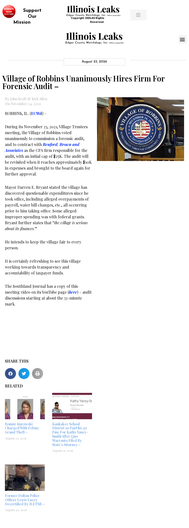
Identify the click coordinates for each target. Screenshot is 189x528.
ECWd (36, 113)
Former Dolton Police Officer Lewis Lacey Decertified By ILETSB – (25, 499)
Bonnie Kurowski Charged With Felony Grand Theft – (22, 428)
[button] (182, 39)
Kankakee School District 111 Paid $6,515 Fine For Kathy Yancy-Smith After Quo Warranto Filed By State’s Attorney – (70, 434)
